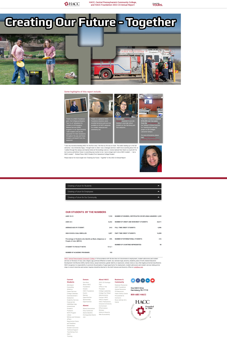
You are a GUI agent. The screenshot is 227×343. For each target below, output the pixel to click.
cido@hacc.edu (138, 267)
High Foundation (152, 123)
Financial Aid (71, 302)
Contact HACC (103, 297)
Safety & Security (104, 312)
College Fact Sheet (105, 293)
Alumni (85, 305)
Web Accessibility (104, 314)
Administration (103, 295)
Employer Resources (121, 285)
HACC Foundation (120, 287)
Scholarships (71, 325)
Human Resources (120, 289)
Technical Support (72, 330)
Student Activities (72, 328)
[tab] (113, 185)
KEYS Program (71, 313)
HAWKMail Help (72, 304)
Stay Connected (88, 311)
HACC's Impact (103, 299)
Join (84, 317)
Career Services (71, 291)
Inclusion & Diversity (105, 304)
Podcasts (70, 311)
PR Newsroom (119, 291)
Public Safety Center (121, 293)
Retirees (101, 310)
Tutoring (69, 336)
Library (69, 315)
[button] (133, 280)
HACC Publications (105, 302)
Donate (85, 289)
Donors (85, 279)
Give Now (86, 282)
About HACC (104, 279)
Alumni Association (89, 308)
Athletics (70, 289)
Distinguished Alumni (89, 315)
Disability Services (72, 300)
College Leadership (105, 291)
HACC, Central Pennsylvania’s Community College (79, 258)
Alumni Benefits (88, 313)
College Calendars (72, 293)
